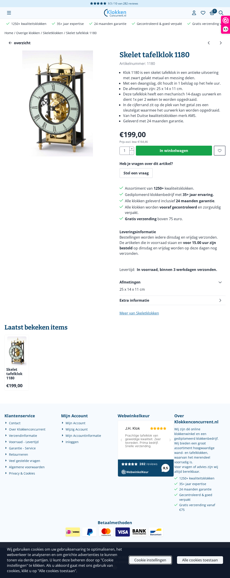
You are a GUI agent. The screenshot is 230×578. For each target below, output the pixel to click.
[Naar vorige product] (209, 43)
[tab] (172, 282)
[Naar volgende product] (221, 43)
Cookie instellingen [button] (150, 560)
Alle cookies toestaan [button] (200, 560)
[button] (8, 13)
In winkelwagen (174, 150)
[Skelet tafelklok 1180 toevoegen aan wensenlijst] (220, 151)
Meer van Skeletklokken (139, 313)
